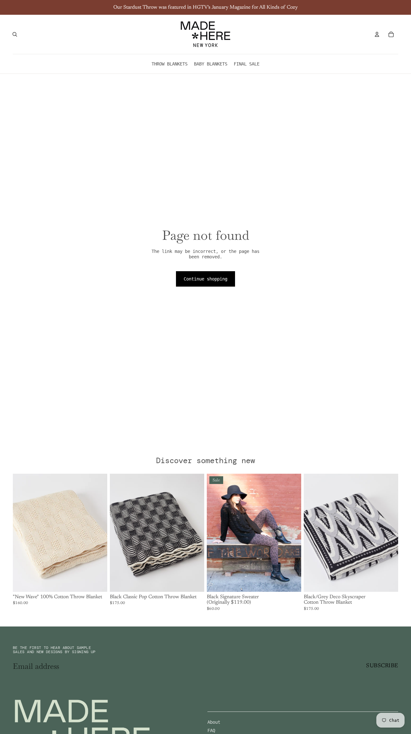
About (213, 722)
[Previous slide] (22, 533)
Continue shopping (205, 278)
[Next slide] (97, 533)
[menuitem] (170, 64)
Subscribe (382, 666)
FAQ (211, 730)
